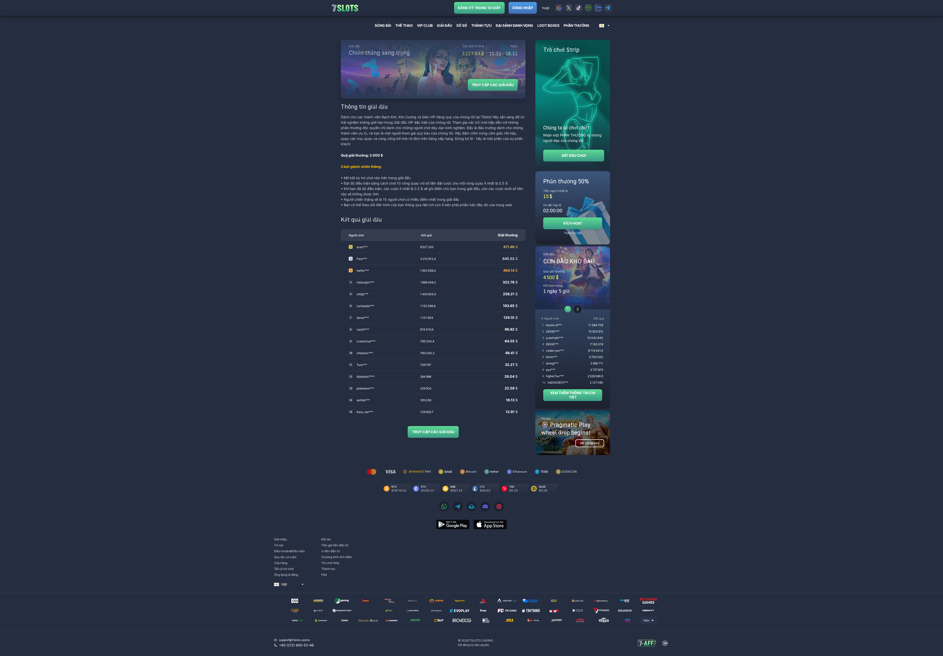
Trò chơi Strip (330, 563)
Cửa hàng (280, 563)
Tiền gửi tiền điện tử (334, 545)
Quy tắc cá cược (285, 557)
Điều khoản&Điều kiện (289, 551)
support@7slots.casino (294, 640)
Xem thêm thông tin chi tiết (572, 395)
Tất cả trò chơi (284, 569)
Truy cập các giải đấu (493, 85)
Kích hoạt (572, 223)
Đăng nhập (523, 8)
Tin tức (279, 545)
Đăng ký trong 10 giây (479, 8)
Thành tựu (328, 569)
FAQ (324, 574)
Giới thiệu (280, 539)
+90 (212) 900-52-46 (296, 645)
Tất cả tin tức (590, 443)
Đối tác (326, 539)
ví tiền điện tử (330, 551)
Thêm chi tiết (573, 233)
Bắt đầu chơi (574, 155)
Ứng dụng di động (286, 574)
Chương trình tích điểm (336, 557)
